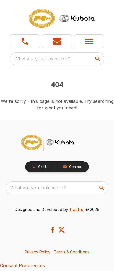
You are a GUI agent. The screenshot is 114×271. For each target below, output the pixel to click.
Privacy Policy (37, 251)
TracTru (76, 209)
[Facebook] (52, 229)
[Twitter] (61, 229)
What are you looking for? (42, 58)
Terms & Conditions (71, 251)
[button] (25, 41)
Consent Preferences (22, 265)
